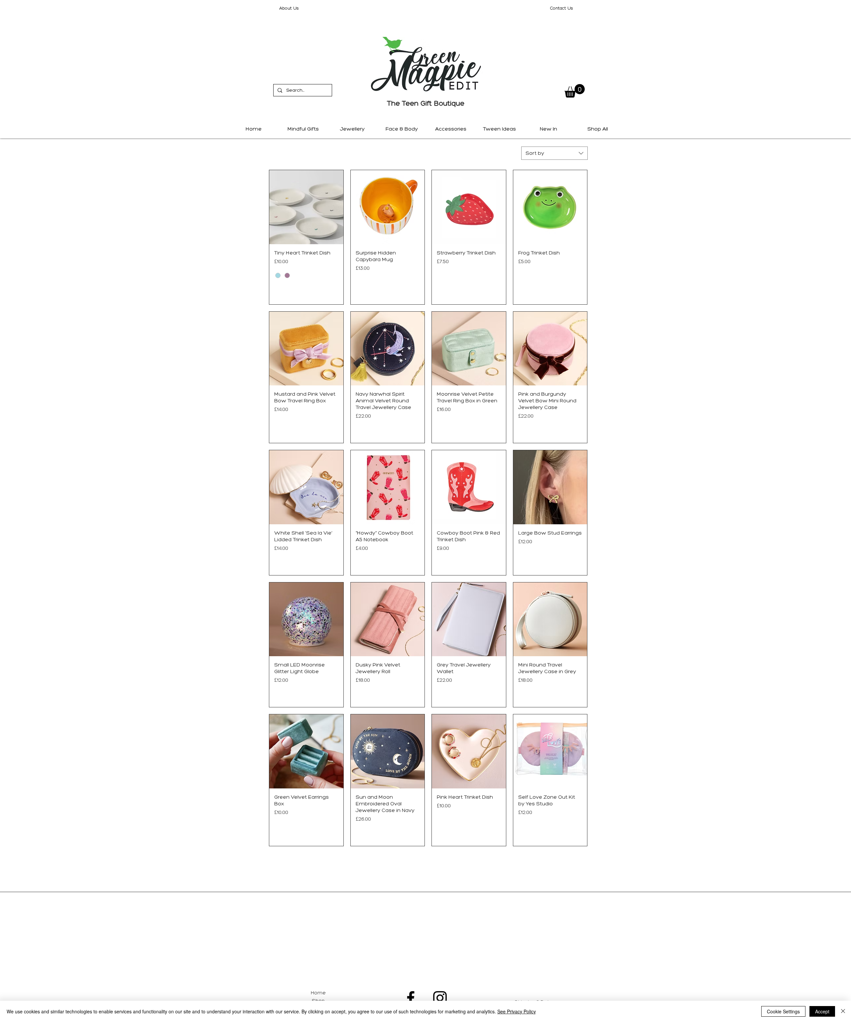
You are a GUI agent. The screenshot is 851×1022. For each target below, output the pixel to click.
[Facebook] (411, 998)
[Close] (843, 1011)
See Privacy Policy (516, 1011)
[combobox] (554, 153)
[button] (574, 91)
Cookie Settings (783, 1011)
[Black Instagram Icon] (440, 998)
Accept (822, 1011)
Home (318, 993)
